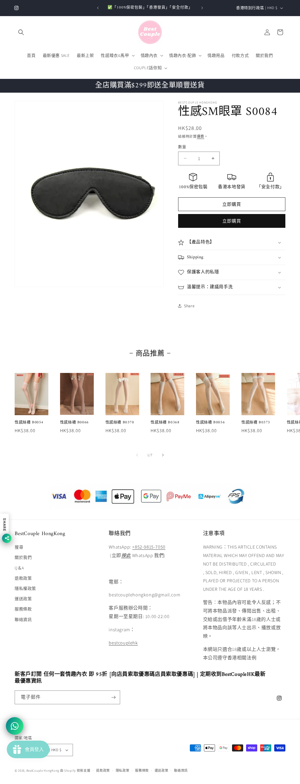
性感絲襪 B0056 (210, 422)
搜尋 (19, 547)
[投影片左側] (137, 455)
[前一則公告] (97, 7)
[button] (21, 32)
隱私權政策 (25, 588)
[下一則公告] (202, 7)
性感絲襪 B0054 (29, 422)
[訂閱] (113, 697)
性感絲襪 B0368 (165, 422)
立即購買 (231, 221)
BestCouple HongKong (43, 770)
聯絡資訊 (23, 619)
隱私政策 (122, 770)
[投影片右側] (162, 455)
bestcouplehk (123, 643)
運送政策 (23, 598)
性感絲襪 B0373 (255, 422)
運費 (200, 136)
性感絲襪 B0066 (74, 422)
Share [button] (189, 305)
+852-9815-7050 (148, 547)
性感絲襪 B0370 (119, 422)
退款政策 (23, 578)
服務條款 (23, 609)
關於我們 (23, 557)
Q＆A (19, 568)
